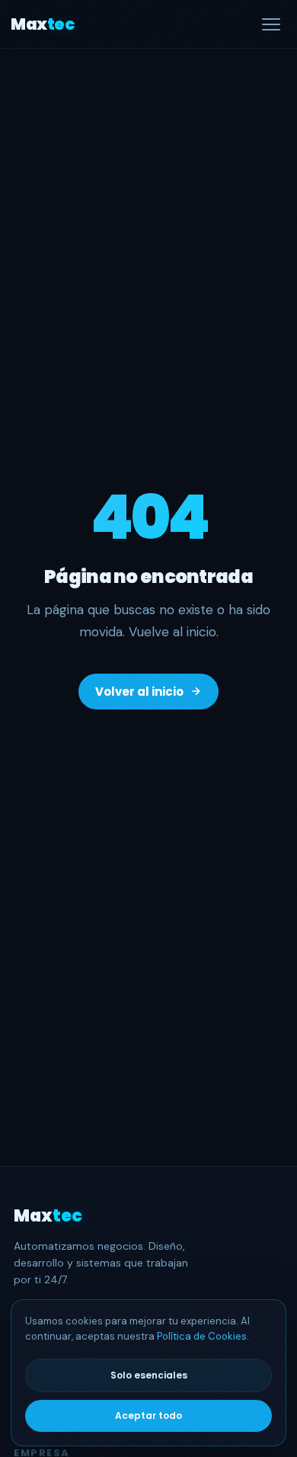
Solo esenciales (148, 1375)
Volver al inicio (139, 692)
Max (42, 24)
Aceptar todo (148, 1415)
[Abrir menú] (271, 24)
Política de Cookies (202, 1336)
